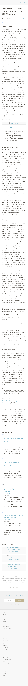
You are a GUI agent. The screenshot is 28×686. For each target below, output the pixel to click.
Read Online (5, 638)
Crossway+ (5, 631)
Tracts (4, 617)
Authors (4, 619)
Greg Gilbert (14, 568)
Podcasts (5, 645)
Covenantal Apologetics (14, 549)
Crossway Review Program (8, 649)
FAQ (4, 675)
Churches (5, 630)
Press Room (5, 647)
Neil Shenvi (23, 18)
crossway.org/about (13, 583)
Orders (4, 673)
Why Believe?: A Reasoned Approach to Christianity (12, 401)
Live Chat (5, 671)
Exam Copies (5, 650)
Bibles (4, 616)
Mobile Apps (5, 640)
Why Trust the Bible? (14, 566)
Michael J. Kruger (9, 465)
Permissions (5, 678)
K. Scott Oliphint (14, 551)
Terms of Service (6, 664)
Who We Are (5, 655)
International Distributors (8, 628)
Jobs (4, 661)
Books (4, 614)
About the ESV (6, 636)
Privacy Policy (6, 663)
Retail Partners (6, 626)
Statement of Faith (7, 659)
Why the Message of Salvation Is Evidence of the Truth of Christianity (13, 489)
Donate (4, 621)
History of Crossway (7, 657)
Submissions (5, 677)
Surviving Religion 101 (14, 557)
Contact (4, 669)
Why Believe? (14, 127)
